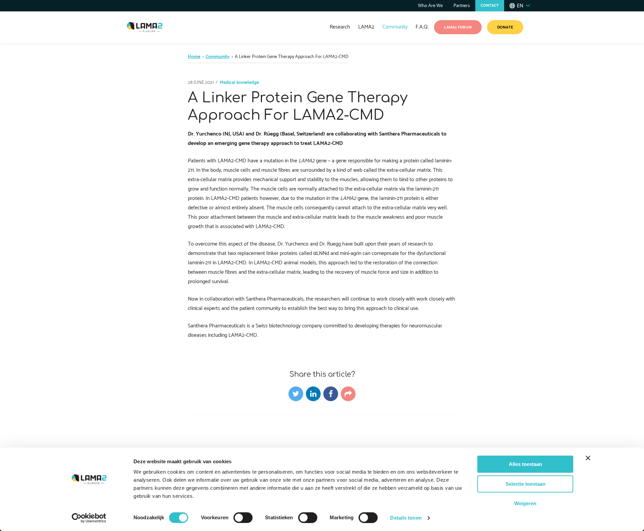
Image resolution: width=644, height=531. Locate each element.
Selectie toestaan (525, 484)
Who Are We (430, 6)
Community (395, 27)
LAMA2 (366, 27)
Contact (490, 5)
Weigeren (525, 503)
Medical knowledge (239, 83)
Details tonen (405, 518)
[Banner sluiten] (588, 458)
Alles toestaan (525, 464)
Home (194, 57)
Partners (461, 6)
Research (340, 27)
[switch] (243, 517)
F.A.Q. (422, 27)
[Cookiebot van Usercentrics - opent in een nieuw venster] (89, 518)
